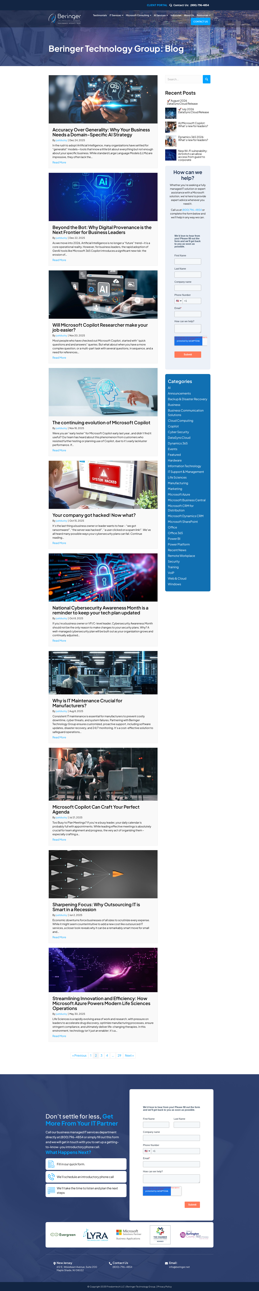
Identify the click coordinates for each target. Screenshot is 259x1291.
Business (174, 404)
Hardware (175, 460)
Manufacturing (178, 483)
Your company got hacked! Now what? (94, 515)
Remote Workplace (181, 555)
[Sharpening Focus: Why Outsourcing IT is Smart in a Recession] (103, 874)
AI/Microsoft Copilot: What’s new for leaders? (193, 124)
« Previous (79, 1055)
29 (119, 1055)
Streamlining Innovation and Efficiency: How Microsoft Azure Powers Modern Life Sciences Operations (101, 1003)
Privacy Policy (165, 1286)
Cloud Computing (180, 420)
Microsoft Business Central (187, 500)
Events (172, 449)
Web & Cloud (177, 578)
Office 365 (175, 533)
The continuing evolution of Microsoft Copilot (101, 422)
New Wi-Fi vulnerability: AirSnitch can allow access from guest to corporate (192, 155)
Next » (129, 1055)
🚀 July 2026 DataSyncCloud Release (193, 110)
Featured (174, 454)
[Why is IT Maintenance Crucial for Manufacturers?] (103, 672)
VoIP (171, 572)
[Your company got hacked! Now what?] (103, 484)
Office (172, 527)
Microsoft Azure (179, 494)
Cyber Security (178, 432)
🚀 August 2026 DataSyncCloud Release (182, 102)
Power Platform (179, 544)
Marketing (175, 488)
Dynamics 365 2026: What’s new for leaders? (193, 138)
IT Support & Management (186, 471)
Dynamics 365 (178, 443)
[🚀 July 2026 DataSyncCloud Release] (170, 113)
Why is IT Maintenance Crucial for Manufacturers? (87, 703)
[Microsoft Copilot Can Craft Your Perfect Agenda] (103, 774)
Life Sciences (177, 477)
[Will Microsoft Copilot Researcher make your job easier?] (103, 294)
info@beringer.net (179, 1266)
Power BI (174, 538)
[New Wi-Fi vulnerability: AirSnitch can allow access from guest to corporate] (170, 155)
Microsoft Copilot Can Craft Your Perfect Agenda (96, 809)
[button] (206, 79)
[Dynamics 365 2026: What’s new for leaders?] (170, 141)
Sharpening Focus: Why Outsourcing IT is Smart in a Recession (96, 907)
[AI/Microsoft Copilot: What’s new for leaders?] (170, 127)
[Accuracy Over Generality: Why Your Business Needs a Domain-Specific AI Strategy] (103, 99)
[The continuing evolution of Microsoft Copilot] (103, 392)
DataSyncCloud (179, 437)
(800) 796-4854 (192, 209)
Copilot (173, 426)
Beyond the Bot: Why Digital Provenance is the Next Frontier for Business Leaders (102, 229)
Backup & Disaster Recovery (187, 399)
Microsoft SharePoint (183, 521)
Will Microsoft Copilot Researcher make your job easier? (100, 327)
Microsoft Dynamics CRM (186, 516)
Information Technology (184, 466)
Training (173, 567)
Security (174, 561)
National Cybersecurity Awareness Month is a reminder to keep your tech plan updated (100, 610)
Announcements (179, 393)
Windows (174, 584)
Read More (59, 162)
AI (169, 387)
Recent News (177, 550)
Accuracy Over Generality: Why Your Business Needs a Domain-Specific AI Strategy (101, 132)
